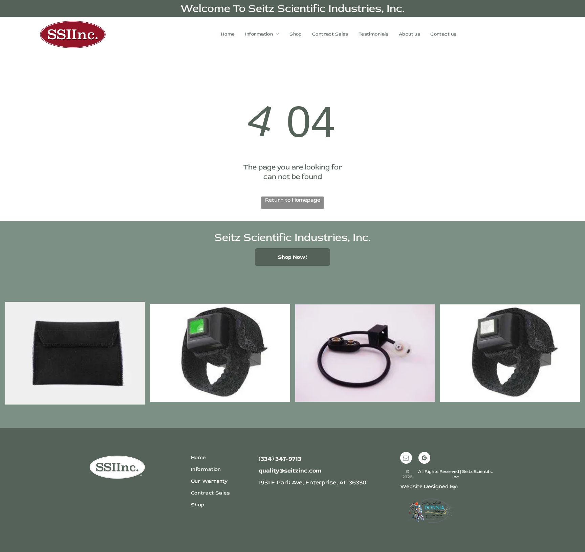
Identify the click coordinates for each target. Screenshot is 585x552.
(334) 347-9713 (280, 459)
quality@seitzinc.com (290, 471)
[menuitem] (228, 34)
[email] (406, 458)
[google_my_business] (424, 458)
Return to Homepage (292, 200)
